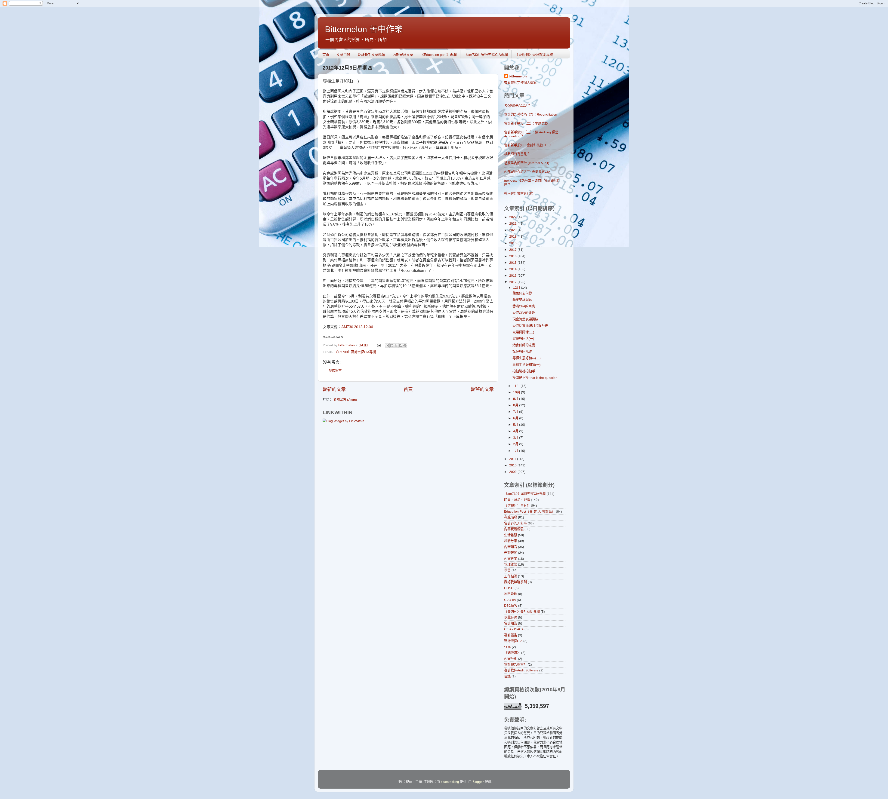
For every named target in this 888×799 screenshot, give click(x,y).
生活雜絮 (510, 535)
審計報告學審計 (515, 664)
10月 (517, 392)
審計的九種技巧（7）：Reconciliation (530, 114)
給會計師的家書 (523, 345)
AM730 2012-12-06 (357, 327)
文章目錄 (343, 55)
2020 (513, 230)
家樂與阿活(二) (523, 332)
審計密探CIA (513, 641)
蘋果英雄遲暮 (522, 300)
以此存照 (510, 617)
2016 (513, 256)
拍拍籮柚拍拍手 (523, 371)
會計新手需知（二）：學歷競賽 (526, 123)
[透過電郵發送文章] (378, 345)
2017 (513, 249)
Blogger (478, 782)
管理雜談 (510, 564)
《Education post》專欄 (438, 55)
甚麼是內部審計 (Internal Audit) (526, 163)
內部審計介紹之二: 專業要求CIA (527, 172)
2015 (513, 262)
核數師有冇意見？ (517, 154)
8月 (516, 405)
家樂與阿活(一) (523, 338)
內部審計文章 (402, 55)
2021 (513, 223)
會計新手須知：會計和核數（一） (528, 145)
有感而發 (510, 517)
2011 (513, 459)
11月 (517, 386)
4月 (516, 431)
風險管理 (510, 594)
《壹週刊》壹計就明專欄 (534, 55)
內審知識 (510, 547)
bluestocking (450, 782)
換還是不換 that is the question (534, 378)
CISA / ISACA (514, 629)
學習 (507, 570)
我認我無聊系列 (515, 582)
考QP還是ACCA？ (517, 105)
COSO (509, 588)
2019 (513, 236)
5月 (516, 424)
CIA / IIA (510, 600)
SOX (507, 647)
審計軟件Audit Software (521, 670)
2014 (513, 269)
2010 (513, 465)
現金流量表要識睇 (525, 319)
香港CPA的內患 (523, 306)
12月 (517, 287)
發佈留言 (335, 370)
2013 (513, 275)
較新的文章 (334, 389)
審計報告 (510, 635)
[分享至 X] (396, 345)
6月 (516, 418)
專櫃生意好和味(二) (526, 358)
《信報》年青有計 (517, 505)
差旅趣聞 (510, 552)
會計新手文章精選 (371, 55)
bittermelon (518, 76)
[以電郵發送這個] (387, 345)
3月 (516, 437)
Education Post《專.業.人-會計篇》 (529, 511)
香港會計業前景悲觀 (518, 193)
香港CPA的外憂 (523, 313)
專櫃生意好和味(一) (526, 365)
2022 (513, 217)
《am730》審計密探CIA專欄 (486, 55)
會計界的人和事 (515, 523)
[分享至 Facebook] (400, 345)
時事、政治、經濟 (517, 500)
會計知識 (510, 623)
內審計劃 (510, 659)
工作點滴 (510, 576)
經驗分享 (510, 541)
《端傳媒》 (512, 653)
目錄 (507, 676)
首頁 (325, 55)
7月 (516, 411)
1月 (516, 451)
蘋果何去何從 (522, 293)
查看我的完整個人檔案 (520, 83)
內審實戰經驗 (514, 529)
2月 (516, 444)
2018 (513, 243)
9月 (516, 399)
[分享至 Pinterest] (405, 345)
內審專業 (510, 558)
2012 (513, 282)
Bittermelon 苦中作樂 (364, 29)
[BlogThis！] (391, 345)
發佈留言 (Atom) (345, 399)
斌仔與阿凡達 (522, 351)
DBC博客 (510, 605)
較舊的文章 (482, 389)
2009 (513, 472)
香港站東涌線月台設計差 (530, 326)
